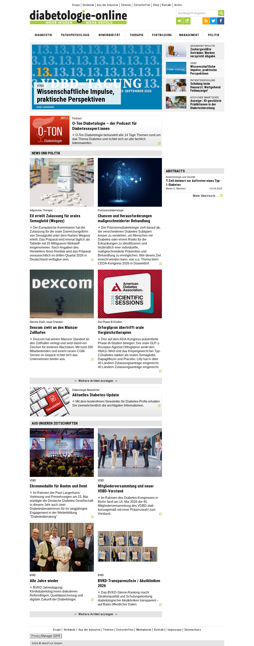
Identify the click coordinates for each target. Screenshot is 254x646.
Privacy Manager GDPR (45, 635)
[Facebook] (220, 20)
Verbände (88, 5)
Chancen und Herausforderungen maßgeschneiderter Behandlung (125, 218)
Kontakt (167, 5)
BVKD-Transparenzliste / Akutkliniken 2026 (129, 583)
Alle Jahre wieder (44, 580)
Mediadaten (144, 629)
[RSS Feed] (206, 20)
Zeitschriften (142, 5)
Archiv (178, 5)
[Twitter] (213, 20)
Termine (126, 5)
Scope (76, 5)
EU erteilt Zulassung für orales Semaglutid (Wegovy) (55, 218)
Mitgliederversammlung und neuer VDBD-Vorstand (126, 488)
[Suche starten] (221, 13)
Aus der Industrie (107, 5)
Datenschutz (193, 629)
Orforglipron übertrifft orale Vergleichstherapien (121, 330)
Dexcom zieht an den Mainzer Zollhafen (54, 330)
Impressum (175, 629)
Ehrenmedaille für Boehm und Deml (58, 486)
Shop (156, 5)
